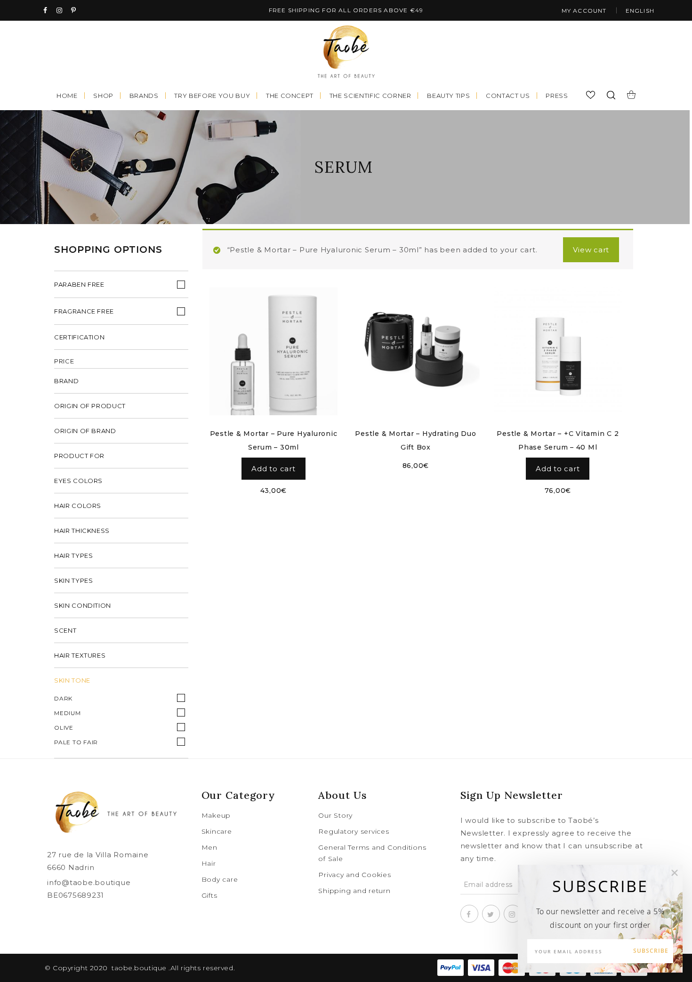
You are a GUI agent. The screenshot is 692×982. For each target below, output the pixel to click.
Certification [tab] (79, 337)
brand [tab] (66, 381)
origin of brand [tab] (85, 431)
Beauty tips (448, 95)
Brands (144, 95)
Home (67, 95)
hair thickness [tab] (82, 530)
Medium (67, 712)
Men (209, 847)
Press (557, 95)
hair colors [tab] (77, 505)
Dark (63, 698)
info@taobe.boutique (88, 882)
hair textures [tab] (79, 655)
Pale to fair (76, 742)
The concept (290, 95)
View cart (591, 249)
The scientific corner (370, 95)
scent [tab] (65, 630)
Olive (63, 727)
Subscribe (650, 951)
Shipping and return (354, 890)
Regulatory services (353, 831)
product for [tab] (79, 455)
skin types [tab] (73, 580)
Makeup (216, 815)
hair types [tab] (73, 555)
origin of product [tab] (90, 406)
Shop (103, 95)
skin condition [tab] (82, 605)
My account (584, 10)
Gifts (209, 895)
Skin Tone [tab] (72, 680)
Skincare (216, 831)
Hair (208, 863)
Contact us (508, 95)
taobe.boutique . (141, 968)
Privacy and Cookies (354, 874)
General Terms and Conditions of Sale (372, 853)
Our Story (335, 815)
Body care (219, 879)
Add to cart (273, 468)
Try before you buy (212, 95)
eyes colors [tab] (78, 480)
